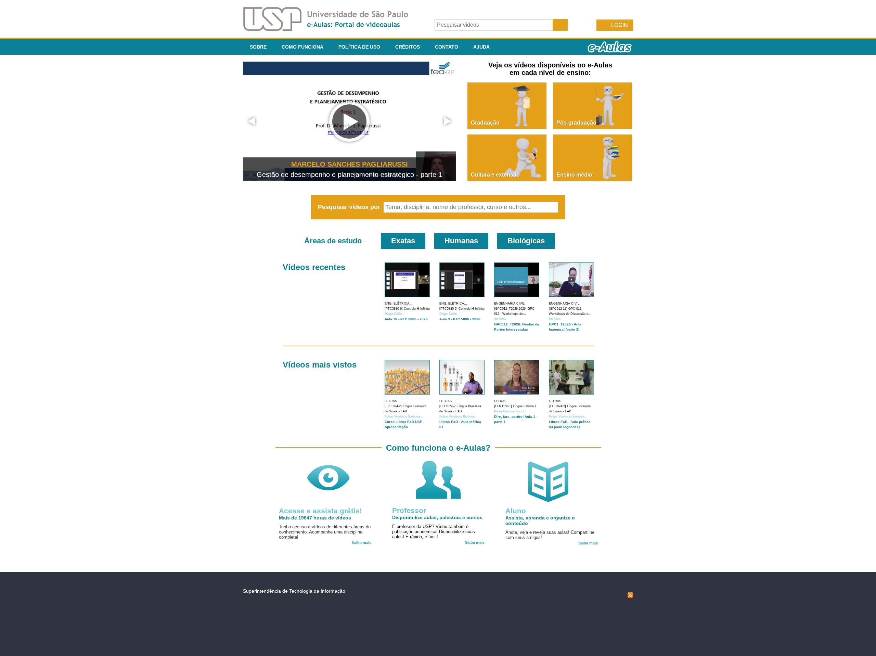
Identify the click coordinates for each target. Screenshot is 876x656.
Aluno (515, 511)
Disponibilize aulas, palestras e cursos (437, 517)
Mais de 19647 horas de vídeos (315, 517)
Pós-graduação (576, 123)
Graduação (485, 123)
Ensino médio (574, 175)
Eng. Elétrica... (398, 303)
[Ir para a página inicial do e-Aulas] (331, 29)
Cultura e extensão (495, 175)
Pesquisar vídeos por (350, 207)
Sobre (258, 47)
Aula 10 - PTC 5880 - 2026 (406, 319)
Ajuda (481, 47)
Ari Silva (500, 319)
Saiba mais (361, 543)
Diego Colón (393, 314)
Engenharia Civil (509, 303)
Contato (446, 47)
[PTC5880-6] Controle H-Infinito (407, 308)
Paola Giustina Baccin (509, 411)
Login (619, 25)
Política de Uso (359, 47)
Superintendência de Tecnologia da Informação (294, 591)
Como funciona (302, 47)
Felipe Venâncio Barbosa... (404, 416)
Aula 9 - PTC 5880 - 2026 (459, 319)
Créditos (407, 47)
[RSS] (630, 596)
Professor (409, 510)
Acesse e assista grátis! (320, 511)
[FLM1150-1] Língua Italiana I (515, 406)
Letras (391, 401)
